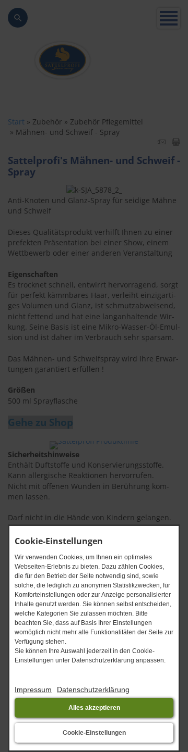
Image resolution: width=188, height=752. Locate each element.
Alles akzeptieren (94, 707)
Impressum (33, 689)
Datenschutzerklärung (93, 689)
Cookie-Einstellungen (94, 732)
